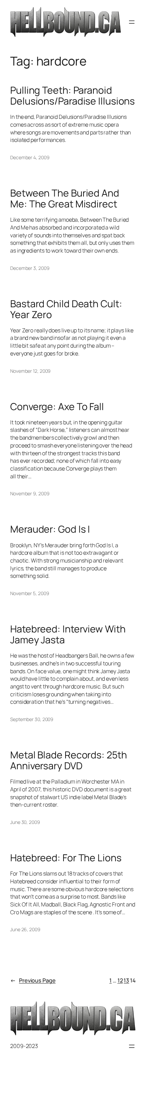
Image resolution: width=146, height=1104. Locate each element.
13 (126, 980)
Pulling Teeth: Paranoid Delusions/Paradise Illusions (72, 96)
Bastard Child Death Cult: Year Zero (66, 309)
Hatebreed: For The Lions (66, 857)
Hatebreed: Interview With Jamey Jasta (68, 634)
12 (120, 980)
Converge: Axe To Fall (57, 406)
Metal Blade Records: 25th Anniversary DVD (68, 760)
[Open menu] (132, 22)
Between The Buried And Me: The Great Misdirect (64, 198)
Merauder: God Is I (50, 529)
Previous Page (33, 980)
